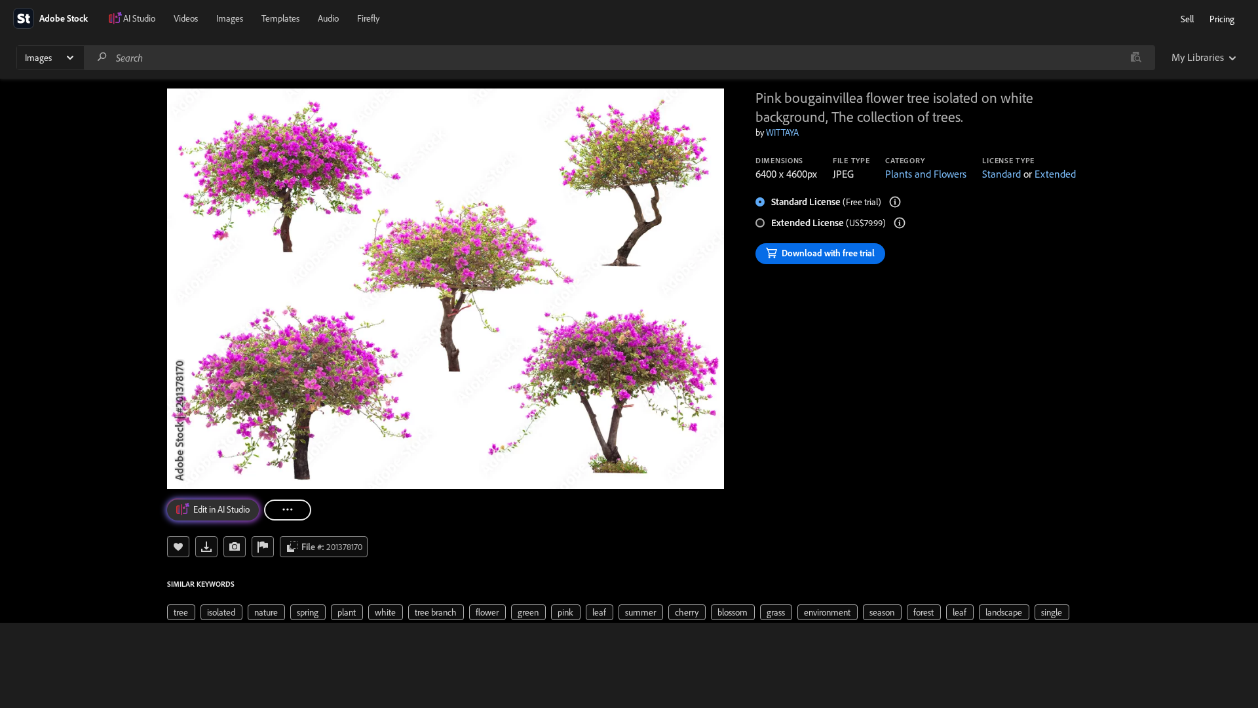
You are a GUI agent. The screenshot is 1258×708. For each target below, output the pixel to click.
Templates (280, 18)
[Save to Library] (178, 546)
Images (229, 18)
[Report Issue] (263, 546)
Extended (1055, 173)
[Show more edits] (287, 510)
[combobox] (619, 58)
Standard (1001, 173)
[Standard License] (895, 201)
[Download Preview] (206, 546)
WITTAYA (782, 132)
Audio (328, 18)
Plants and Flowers (925, 173)
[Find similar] (1136, 57)
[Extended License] (899, 222)
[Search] (102, 57)
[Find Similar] (234, 546)
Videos (186, 18)
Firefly (368, 18)
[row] (181, 612)
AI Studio (139, 18)
